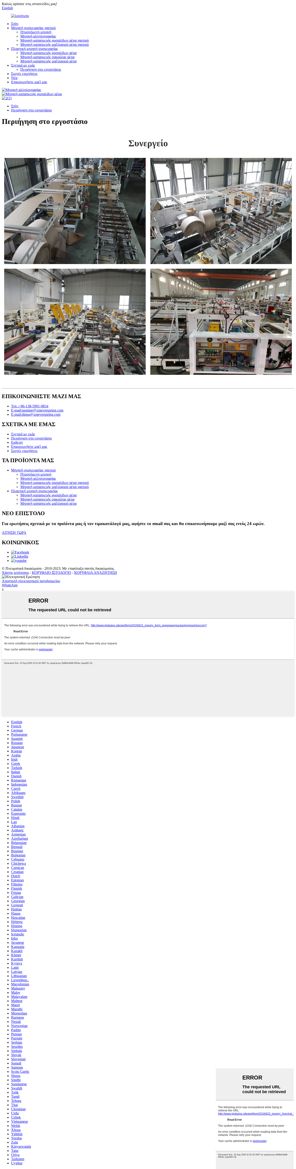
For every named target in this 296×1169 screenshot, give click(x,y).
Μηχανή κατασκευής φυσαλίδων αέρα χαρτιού (54, 40)
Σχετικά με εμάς (23, 65)
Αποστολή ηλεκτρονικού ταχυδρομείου (31, 581)
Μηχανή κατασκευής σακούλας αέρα (47, 57)
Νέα (14, 78)
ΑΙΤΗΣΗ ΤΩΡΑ (14, 533)
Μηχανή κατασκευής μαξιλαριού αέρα (48, 61)
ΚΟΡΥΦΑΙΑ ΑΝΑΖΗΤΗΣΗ (95, 573)
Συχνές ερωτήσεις (24, 74)
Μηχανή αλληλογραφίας (38, 36)
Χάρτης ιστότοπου (15, 573)
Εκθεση (17, 442)
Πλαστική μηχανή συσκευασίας (34, 49)
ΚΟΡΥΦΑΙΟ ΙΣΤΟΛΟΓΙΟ (51, 573)
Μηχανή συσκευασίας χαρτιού (33, 28)
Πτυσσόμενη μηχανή (35, 32)
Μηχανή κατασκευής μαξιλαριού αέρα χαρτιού (54, 44)
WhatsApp (10, 585)
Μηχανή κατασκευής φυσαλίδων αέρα (48, 53)
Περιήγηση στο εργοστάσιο (40, 69)
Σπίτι (14, 24)
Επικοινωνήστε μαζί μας (29, 82)
